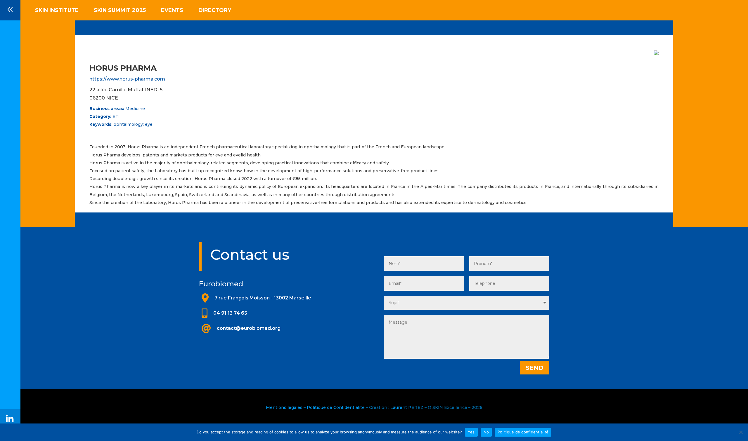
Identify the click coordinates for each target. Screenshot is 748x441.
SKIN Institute (57, 10)
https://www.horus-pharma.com (127, 79)
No (486, 432)
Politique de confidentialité (523, 432)
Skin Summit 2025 (120, 10)
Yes (471, 432)
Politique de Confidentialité (336, 407)
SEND (534, 367)
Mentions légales (284, 407)
